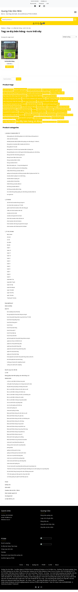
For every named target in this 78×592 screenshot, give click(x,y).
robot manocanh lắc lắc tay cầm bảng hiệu (16, 460)
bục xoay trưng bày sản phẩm (12, 98)
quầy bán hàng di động (29, 107)
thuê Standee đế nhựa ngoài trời (48, 115)
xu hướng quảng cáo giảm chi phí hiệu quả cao (17, 476)
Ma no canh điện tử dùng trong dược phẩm (17, 400)
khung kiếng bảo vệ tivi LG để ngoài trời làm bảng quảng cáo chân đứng (23, 152)
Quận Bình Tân (10, 279)
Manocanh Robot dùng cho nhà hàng (15, 421)
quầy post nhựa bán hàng (13, 354)
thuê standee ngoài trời (11, 493)
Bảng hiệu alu (44, 521)
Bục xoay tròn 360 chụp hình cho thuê (14, 96)
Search (18, 79)
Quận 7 (8, 271)
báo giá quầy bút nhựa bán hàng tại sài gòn (17, 314)
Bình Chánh (9, 234)
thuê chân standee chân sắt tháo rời (15, 218)
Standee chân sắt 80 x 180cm (12, 490)
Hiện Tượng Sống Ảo (52, 98)
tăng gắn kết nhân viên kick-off (65, 115)
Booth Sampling (20, 90)
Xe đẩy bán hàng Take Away (9, 546)
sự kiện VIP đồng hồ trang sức (45, 109)
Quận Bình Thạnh (11, 282)
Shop (27, 565)
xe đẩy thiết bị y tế (9, 499)
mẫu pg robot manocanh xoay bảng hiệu (16, 445)
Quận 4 (8, 263)
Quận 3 (8, 261)
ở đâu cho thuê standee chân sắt (14, 210)
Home (21, 565)
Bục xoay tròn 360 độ (34, 96)
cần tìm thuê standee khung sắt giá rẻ (15, 202)
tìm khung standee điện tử (13, 186)
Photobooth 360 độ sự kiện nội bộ (12, 106)
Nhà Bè (8, 245)
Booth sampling (5, 543)
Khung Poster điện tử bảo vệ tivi (14, 157)
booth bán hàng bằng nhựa (13, 319)
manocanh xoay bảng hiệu (51, 104)
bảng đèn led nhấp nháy (47, 524)
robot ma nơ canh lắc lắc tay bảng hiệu (15, 458)
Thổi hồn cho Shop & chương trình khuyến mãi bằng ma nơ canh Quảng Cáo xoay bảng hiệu (28, 468)
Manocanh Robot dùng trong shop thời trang (17, 429)
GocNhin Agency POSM (7, 558)
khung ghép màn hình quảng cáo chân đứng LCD (17, 375)
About (57, 565)
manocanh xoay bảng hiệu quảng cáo (15, 442)
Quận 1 (8, 247)
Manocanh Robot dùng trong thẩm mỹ (16, 431)
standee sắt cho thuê (12, 213)
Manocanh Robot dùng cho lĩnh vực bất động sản (18, 418)
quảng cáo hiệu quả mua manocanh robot (16, 452)
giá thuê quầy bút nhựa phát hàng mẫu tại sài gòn (18, 338)
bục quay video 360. (57, 93)
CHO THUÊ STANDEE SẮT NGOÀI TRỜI (33, 98)
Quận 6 (8, 269)
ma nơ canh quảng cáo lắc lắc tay (14, 405)
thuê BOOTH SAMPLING (10, 112)
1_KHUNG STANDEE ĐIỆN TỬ (12, 133)
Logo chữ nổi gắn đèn (47, 518)
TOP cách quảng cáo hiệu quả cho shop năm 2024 (18, 474)
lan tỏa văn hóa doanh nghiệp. (34, 104)
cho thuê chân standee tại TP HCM (15, 205)
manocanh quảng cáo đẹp (13, 410)
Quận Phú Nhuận (11, 287)
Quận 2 (8, 258)
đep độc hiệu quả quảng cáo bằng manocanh (17, 386)
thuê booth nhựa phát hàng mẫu (62, 109)
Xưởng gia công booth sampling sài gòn (16, 362)
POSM (6, 482)
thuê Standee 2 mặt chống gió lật (57, 112)
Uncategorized (8, 496)
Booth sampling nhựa (34, 90)
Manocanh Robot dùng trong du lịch (15, 423)
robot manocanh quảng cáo (13, 463)
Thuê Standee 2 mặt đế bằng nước (13, 115)
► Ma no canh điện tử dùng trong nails (16, 381)
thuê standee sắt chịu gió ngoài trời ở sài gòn (17, 223)
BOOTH (7, 309)
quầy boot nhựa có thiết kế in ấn (14, 341)
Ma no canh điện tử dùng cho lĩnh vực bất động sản (18, 394)
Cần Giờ (9, 237)
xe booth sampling (26, 118)
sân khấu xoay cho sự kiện (9, 109)
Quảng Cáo (8, 484)
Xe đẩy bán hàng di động (29, 121)
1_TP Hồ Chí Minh (9, 231)
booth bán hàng (8, 90)
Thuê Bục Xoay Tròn (25, 112)
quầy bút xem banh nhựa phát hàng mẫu (16, 348)
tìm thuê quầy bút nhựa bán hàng (14, 359)
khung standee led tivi (12, 162)
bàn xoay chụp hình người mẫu (51, 90)
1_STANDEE (8, 199)
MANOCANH (8, 378)
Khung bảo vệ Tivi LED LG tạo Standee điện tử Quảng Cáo (20, 149)
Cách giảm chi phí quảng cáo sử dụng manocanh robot (19, 384)
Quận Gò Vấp (10, 284)
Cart (47, 3)
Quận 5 (8, 266)
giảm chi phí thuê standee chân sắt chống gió (17, 207)
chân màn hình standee (12, 138)
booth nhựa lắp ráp (11, 333)
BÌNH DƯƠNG (8, 306)
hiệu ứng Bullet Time (66, 98)
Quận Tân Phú (10, 292)
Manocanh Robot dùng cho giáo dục (15, 415)
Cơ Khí (6, 372)
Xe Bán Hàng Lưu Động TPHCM (42, 118)
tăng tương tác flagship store (10, 118)
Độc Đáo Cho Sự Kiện (62, 121)
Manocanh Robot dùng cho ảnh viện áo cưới (17, 413)
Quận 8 (8, 274)
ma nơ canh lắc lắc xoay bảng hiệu (14, 402)
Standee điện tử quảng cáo (13, 178)
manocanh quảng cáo (12, 407)
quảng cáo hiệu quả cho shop (13, 450)
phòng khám (10, 447)
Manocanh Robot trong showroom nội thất (17, 439)
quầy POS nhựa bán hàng (13, 351)
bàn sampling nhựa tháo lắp (13, 311)
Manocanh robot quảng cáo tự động (15, 437)
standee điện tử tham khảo (13, 181)
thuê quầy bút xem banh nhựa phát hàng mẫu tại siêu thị (20, 356)
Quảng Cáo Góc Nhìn (11, 11)
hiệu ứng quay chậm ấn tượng (12, 101)
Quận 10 (9, 250)
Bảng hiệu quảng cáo (47, 515)
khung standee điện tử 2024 (13, 160)
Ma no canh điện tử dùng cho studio (15, 397)
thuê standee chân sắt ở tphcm (14, 221)
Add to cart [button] (9, 66)
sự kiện (34, 109)
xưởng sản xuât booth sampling (14, 364)
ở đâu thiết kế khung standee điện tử (15, 170)
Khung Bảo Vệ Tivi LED (12, 146)
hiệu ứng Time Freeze (29, 101)
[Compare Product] (38, 23)
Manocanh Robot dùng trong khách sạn (16, 426)
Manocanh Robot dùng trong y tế (14, 434)
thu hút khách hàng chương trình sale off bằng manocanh (20, 471)
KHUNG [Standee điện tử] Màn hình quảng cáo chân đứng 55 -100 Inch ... (23, 141)
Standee (3, 552)
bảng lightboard (9, 303)
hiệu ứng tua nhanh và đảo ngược (47, 101)
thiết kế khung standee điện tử (14, 184)
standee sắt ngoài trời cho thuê (14, 215)
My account (33, 3)
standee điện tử (41, 107)
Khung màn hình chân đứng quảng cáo (16, 154)
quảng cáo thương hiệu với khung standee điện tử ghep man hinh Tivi (23, 173)
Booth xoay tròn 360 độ (11, 370)
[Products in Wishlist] (36, 23)
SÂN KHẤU (7, 487)
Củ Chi (8, 239)
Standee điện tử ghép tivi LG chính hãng (16, 176)
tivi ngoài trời (10, 194)
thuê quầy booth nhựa (39, 112)
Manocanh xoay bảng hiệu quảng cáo (12, 555)
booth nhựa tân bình (12, 335)
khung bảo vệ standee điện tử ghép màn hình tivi (18, 144)
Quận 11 (9, 253)
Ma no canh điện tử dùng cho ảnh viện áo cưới (17, 389)
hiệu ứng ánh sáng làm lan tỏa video (14, 104)
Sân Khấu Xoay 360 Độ (63, 106)
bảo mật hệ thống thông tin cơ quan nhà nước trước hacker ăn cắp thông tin (26, 93)
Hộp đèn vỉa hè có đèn (47, 527)
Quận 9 (8, 277)
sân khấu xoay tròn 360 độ (24, 109)
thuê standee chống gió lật (32, 115)
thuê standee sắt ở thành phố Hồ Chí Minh (17, 226)
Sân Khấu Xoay (52, 107)
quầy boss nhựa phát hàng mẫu (14, 343)
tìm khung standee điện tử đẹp (14, 189)
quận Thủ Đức (10, 295)
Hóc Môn (9, 242)
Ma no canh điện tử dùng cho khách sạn (16, 392)
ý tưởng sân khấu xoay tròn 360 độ (49, 121)
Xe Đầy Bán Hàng (9, 122)
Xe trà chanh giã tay (58, 118)
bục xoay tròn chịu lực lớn (49, 96)
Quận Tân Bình (10, 290)
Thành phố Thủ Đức (11, 298)
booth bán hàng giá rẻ (12, 322)
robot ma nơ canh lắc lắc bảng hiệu (15, 455)
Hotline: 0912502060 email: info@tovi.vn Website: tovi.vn (7, 517)
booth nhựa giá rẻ (11, 330)
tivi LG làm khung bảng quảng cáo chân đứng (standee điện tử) (21, 191)
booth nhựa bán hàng (12, 327)
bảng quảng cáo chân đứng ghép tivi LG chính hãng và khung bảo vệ (22, 136)
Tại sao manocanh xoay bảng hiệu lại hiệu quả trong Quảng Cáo (21, 466)
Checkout (41, 3)
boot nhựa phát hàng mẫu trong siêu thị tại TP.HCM (19, 317)
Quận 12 (9, 255)
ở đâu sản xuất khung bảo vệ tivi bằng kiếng (17, 168)
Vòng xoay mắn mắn (7, 549)
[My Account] (34, 23)
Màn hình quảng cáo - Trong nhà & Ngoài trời (17, 165)
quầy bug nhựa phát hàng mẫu (14, 346)
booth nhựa (9, 325)
